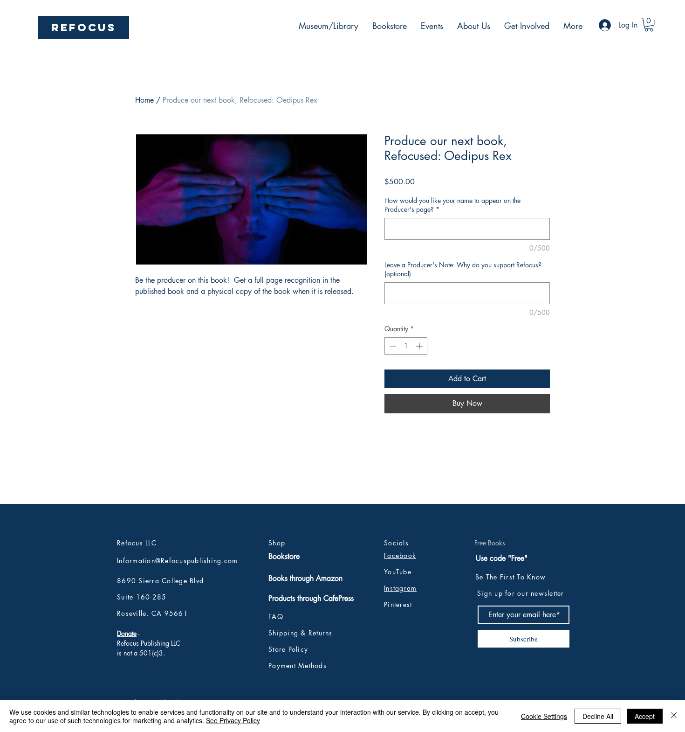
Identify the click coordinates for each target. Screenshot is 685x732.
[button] (649, 24)
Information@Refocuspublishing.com (177, 560)
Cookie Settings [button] (544, 716)
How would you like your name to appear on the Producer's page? (452, 205)
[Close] (673, 716)
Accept (645, 716)
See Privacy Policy (233, 720)
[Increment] (420, 346)
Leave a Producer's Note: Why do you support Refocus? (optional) (462, 269)
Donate (127, 633)
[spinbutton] (405, 346)
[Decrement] (391, 346)
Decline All (597, 716)
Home (144, 100)
